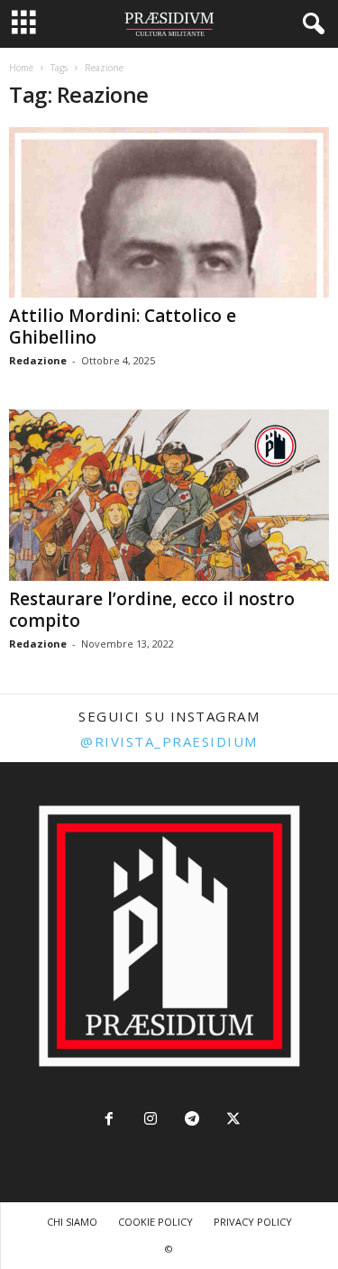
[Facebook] (109, 1120)
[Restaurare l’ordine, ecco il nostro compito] (169, 494)
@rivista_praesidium (169, 741)
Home (21, 67)
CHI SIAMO (72, 1221)
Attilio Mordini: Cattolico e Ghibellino (122, 326)
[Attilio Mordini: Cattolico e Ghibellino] (169, 212)
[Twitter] (232, 1120)
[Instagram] (150, 1120)
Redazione (38, 360)
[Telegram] (192, 1120)
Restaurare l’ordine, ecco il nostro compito (152, 609)
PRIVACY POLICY (253, 1221)
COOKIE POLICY (155, 1221)
